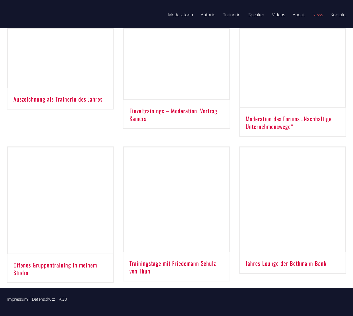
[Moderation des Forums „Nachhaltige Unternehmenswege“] (292, 68)
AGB (63, 299)
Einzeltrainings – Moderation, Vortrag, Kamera (174, 114)
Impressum (17, 299)
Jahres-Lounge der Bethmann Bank (286, 263)
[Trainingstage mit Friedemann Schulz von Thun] (176, 199)
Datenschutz (43, 299)
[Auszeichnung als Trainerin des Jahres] (60, 58)
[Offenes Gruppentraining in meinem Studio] (60, 200)
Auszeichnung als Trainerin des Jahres (58, 99)
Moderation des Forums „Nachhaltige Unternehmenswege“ (289, 122)
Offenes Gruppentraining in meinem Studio (55, 269)
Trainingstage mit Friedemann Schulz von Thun (172, 267)
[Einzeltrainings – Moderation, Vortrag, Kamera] (176, 64)
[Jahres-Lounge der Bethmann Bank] (292, 199)
